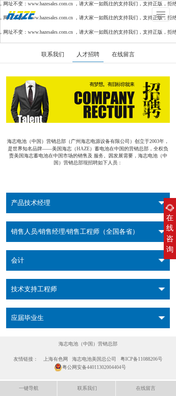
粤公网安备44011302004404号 (94, 367)
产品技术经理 (30, 202)
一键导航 (28, 388)
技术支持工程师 (34, 288)
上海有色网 (55, 359)
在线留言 (123, 54)
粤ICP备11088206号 (141, 359)
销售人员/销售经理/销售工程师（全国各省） (75, 231)
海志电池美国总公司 (94, 359)
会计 (17, 260)
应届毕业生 (27, 317)
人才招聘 (88, 54)
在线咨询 (170, 233)
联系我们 (52, 54)
